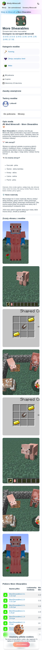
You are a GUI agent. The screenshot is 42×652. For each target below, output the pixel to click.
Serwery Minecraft (29, 8)
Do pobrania (9, 114)
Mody (4, 8)
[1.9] (34, 36)
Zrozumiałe (21, 644)
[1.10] (25, 36)
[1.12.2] (5, 36)
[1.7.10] (11, 39)
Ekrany (21, 114)
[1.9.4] (30, 36)
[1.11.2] (12, 36)
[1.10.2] (18, 36)
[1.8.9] (5, 39)
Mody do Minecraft (8, 12)
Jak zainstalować (14, 8)
